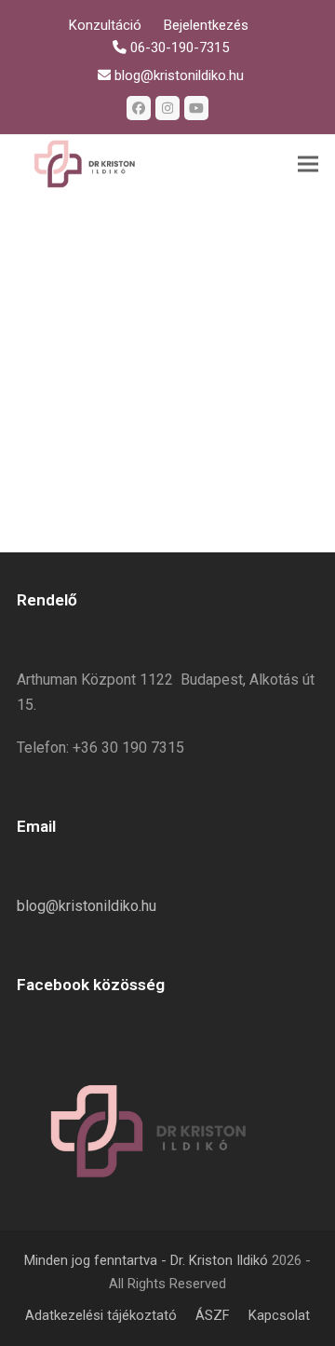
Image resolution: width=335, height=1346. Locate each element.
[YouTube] (196, 108)
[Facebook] (139, 108)
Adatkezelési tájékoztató (101, 1315)
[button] (308, 164)
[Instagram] (167, 108)
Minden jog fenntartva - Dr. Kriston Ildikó (146, 1260)
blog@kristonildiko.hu (86, 906)
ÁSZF (212, 1315)
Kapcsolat (279, 1315)
